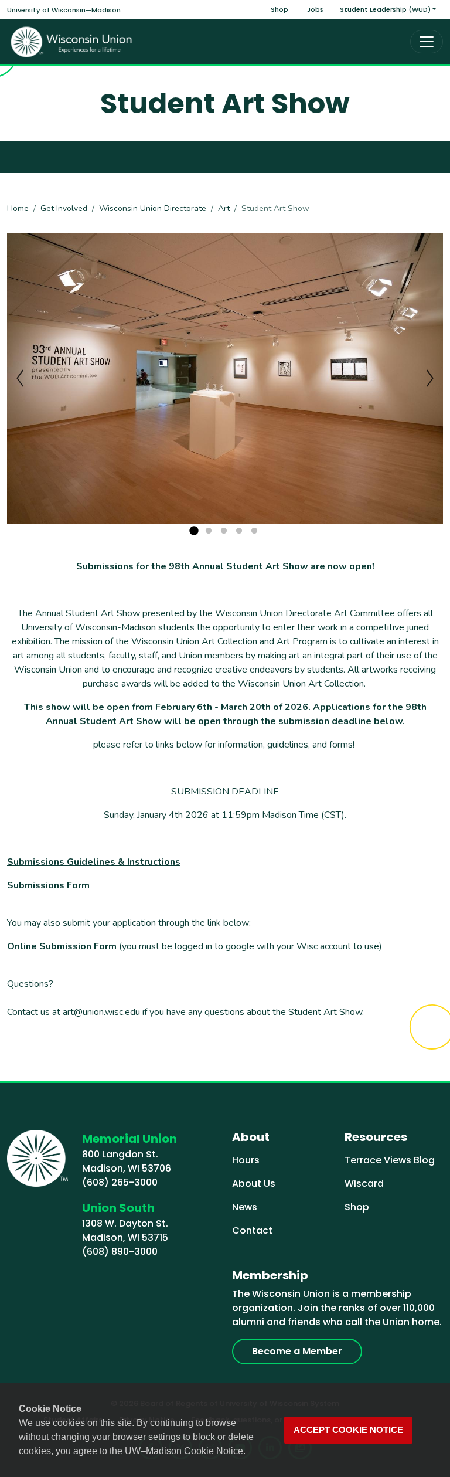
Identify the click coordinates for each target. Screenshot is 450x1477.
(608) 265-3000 (120, 1182)
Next (430, 378)
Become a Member (297, 1351)
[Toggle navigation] (426, 41)
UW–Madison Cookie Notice (184, 1451)
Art (224, 208)
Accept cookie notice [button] (348, 1430)
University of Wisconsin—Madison (64, 10)
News (244, 1207)
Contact (252, 1230)
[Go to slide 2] (208, 531)
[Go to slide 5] (254, 531)
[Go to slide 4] (239, 531)
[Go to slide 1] (193, 531)
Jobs (315, 9)
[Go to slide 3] (224, 531)
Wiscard (364, 1183)
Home (18, 208)
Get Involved (63, 208)
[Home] (71, 41)
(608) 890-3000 (120, 1251)
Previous (20, 378)
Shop (279, 9)
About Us (253, 1183)
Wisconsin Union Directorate (152, 208)
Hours (246, 1160)
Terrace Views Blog (390, 1160)
